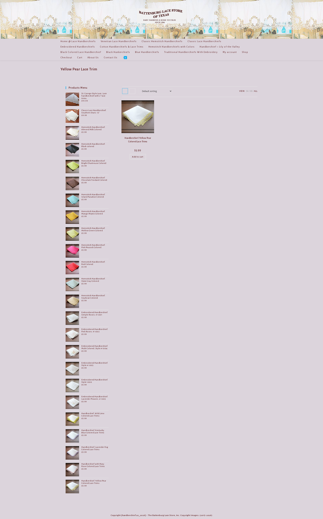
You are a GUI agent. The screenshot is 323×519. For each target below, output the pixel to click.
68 (251, 91)
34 (247, 91)
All (255, 91)
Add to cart (137, 157)
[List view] (132, 91)
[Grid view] (125, 91)
